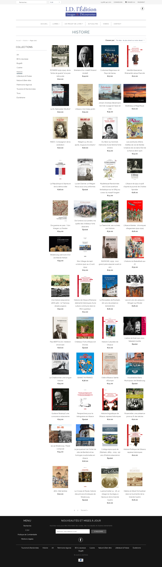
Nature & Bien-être (105, 548)
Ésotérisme (137, 548)
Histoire (45, 548)
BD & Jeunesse (80, 548)
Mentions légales (27, 539)
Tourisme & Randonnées (30, 548)
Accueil (44, 24)
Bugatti (81, 551)
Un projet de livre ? (74, 24)
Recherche (27, 526)
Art (53, 548)
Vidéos (106, 24)
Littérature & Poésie (122, 548)
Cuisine (92, 548)
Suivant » (84, 510)
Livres (55, 24)
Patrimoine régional (64, 548)
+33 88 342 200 (106, 2)
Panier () (131, 2)
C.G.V (27, 530)
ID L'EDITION (83, 555)
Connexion (118, 2)
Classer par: (110, 40)
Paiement (141, 2)
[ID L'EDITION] (81, 12)
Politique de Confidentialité (27, 534)
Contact (117, 24)
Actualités (93, 24)
